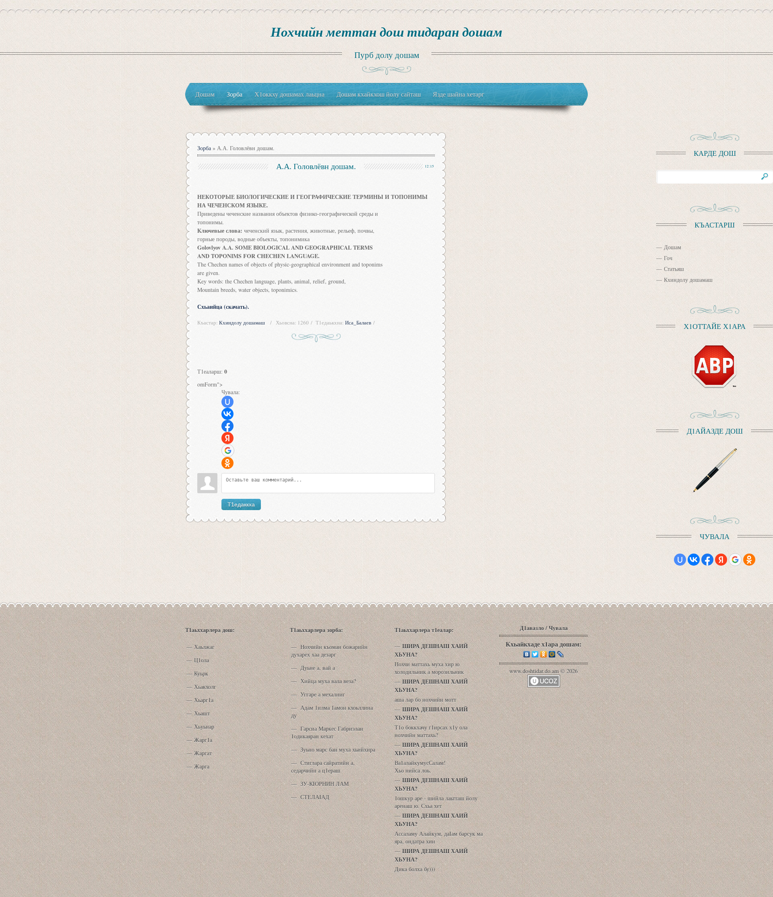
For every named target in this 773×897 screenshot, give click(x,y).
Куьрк (201, 673)
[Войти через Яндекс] (227, 438)
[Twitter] (535, 654)
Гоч (668, 258)
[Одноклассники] (543, 654)
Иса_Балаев (358, 322)
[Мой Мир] (552, 654)
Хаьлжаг (204, 647)
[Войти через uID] (227, 402)
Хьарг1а (203, 700)
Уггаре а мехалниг (322, 694)
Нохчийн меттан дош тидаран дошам (386, 31)
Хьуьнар (204, 726)
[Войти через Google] (227, 450)
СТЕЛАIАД (314, 797)
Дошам (672, 247)
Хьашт (202, 713)
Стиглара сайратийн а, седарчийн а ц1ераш (323, 766)
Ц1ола (201, 660)
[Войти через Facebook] (227, 426)
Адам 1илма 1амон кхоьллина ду (332, 711)
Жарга (201, 766)
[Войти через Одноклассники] (227, 463)
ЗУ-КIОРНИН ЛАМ (324, 783)
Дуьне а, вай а (317, 668)
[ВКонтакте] (527, 654)
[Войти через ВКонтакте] (227, 414)
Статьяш (674, 269)
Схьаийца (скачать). (223, 306)
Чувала (558, 628)
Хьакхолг (205, 686)
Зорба (204, 148)
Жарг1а (203, 740)
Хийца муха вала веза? (327, 681)
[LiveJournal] (560, 654)
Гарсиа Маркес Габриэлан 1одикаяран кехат (327, 732)
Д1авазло (532, 628)
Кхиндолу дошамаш (242, 322)
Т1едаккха (241, 504)
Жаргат (203, 753)
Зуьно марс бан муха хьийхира (337, 749)
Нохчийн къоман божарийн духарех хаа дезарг (329, 650)
